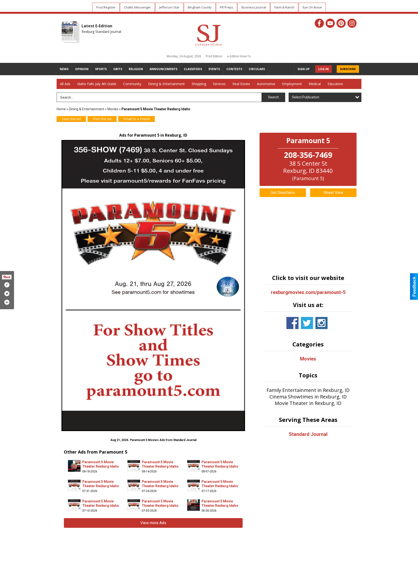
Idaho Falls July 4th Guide (96, 83)
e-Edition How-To (239, 56)
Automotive (266, 83)
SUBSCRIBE (348, 69)
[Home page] (209, 34)
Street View (333, 192)
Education (335, 83)
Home (61, 109)
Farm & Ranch (284, 7)
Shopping (199, 83)
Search (273, 97)
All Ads (65, 83)
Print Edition (214, 56)
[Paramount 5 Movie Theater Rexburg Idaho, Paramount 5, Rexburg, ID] (153, 285)
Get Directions (283, 192)
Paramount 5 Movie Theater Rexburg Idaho (100, 464)
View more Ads (153, 523)
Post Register (106, 7)
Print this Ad (102, 119)
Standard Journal (308, 434)
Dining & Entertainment (166, 83)
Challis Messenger (137, 7)
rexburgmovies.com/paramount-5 (308, 292)
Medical (315, 83)
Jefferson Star (169, 7)
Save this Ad (71, 119)
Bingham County (200, 7)
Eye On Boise (312, 7)
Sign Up (304, 69)
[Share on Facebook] (7, 284)
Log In (323, 69)
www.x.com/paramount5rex (307, 323)
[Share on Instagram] (7, 302)
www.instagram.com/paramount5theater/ (321, 323)
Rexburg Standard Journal (101, 31)
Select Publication (305, 97)
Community (132, 83)
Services (219, 83)
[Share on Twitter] (7, 293)
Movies (112, 109)
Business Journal (253, 7)
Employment (292, 83)
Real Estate (241, 83)
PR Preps (226, 7)
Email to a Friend (136, 119)
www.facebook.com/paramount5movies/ (292, 323)
